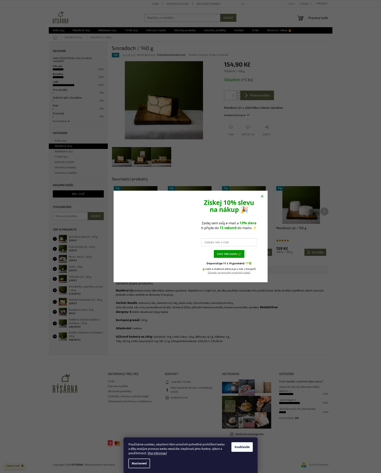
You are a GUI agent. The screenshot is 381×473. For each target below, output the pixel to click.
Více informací (157, 453)
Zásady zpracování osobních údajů (229, 272)
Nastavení (139, 463)
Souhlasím (242, 447)
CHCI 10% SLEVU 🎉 (229, 254)
